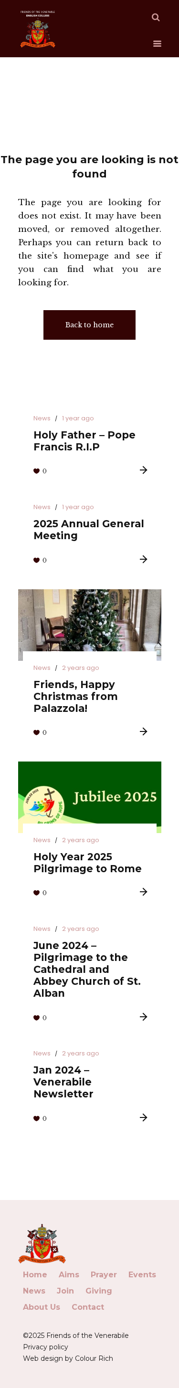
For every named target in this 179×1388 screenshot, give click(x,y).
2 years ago (80, 667)
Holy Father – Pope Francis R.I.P (84, 441)
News (42, 418)
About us (41, 1307)
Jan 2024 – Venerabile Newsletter (63, 1082)
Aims (69, 1274)
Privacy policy (45, 1347)
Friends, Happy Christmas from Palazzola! (75, 696)
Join (65, 1290)
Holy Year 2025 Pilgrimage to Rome (87, 863)
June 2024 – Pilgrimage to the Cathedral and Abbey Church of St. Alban (87, 969)
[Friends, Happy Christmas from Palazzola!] (89, 625)
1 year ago (78, 418)
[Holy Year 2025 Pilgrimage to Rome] (89, 797)
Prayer (104, 1274)
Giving (98, 1290)
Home (35, 1274)
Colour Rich (94, 1358)
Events (142, 1274)
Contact (88, 1307)
